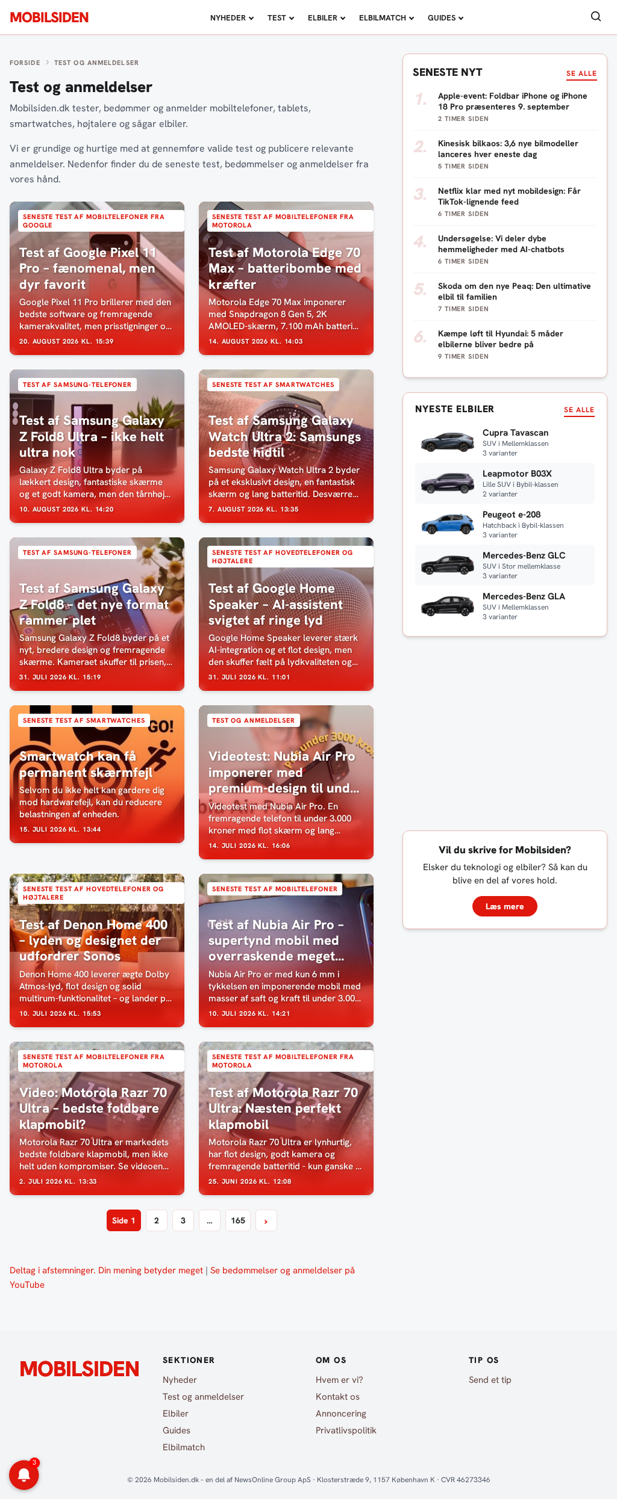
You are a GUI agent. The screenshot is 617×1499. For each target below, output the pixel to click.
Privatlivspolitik (346, 1430)
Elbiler (322, 18)
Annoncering (341, 1414)
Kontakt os (338, 1397)
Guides (442, 18)
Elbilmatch (382, 18)
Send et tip (490, 1380)
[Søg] (595, 17)
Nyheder (228, 18)
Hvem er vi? (339, 1380)
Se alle (581, 73)
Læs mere (505, 906)
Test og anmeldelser (203, 1397)
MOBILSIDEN (49, 17)
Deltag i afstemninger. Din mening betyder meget (106, 1270)
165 (238, 1220)
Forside (25, 62)
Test (277, 18)
